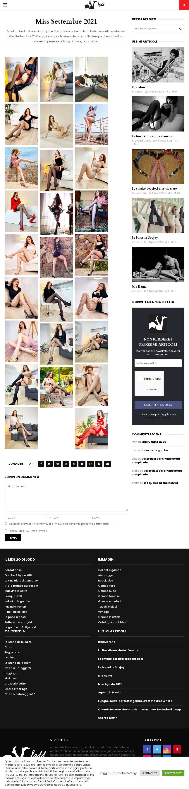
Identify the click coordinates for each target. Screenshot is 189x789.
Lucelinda (140, 193)
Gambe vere (106, 586)
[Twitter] (157, 749)
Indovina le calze (16, 591)
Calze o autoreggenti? (20, 694)
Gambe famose (109, 596)
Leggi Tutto (108, 773)
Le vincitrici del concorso (21, 580)
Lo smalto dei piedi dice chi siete (154, 189)
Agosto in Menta (109, 692)
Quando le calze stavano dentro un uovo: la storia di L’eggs (139, 709)
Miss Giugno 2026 (154, 442)
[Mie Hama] (158, 264)
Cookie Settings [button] (127, 773)
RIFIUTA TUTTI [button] (149, 773)
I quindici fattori (15, 606)
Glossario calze (15, 683)
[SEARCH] (180, 28)
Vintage (103, 612)
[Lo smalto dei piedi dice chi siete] (158, 166)
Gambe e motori (109, 601)
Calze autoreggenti (18, 668)
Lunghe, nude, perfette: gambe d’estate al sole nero (135, 701)
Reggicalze (105, 580)
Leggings (11, 673)
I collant (10, 657)
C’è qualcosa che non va (161, 483)
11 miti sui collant (16, 612)
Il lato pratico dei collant (21, 586)
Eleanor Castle (143, 140)
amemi (139, 91)
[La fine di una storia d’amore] (158, 114)
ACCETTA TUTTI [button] (173, 773)
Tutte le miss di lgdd (18, 622)
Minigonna (11, 678)
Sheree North (107, 718)
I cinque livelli (13, 596)
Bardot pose (13, 570)
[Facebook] (147, 749)
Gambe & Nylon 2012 (18, 575)
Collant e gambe (109, 570)
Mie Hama (139, 287)
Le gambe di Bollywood (20, 627)
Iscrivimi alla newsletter (27, 531)
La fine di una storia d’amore (152, 136)
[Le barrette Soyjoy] (158, 215)
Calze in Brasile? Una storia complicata (156, 460)
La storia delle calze (18, 642)
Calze (8, 647)
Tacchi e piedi (107, 606)
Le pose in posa (15, 617)
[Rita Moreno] (158, 64)
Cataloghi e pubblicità (113, 622)
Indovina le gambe (155, 450)
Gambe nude (107, 591)
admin (138, 242)
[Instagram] (167, 749)
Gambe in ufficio (109, 617)
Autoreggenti (107, 575)
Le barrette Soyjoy (145, 238)
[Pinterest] (177, 749)
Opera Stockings (16, 689)
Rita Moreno (141, 87)
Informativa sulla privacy (157, 417)
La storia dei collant (18, 663)
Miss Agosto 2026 (110, 684)
